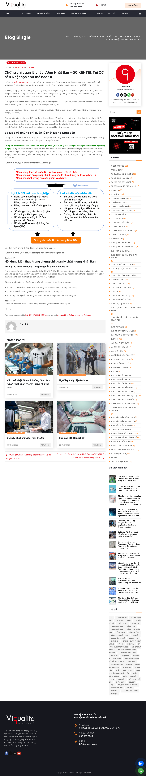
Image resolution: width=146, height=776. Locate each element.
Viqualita (115, 691)
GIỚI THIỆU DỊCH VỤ (119, 454)
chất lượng (122, 623)
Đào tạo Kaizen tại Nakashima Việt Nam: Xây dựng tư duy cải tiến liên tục (129, 580)
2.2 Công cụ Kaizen (119, 198)
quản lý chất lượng (22, 82)
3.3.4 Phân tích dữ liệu (121, 296)
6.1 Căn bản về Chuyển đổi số (124, 437)
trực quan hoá (117, 688)
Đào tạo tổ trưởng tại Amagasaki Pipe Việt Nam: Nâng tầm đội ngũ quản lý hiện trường (129, 545)
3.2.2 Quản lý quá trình (121, 243)
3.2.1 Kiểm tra (117, 239)
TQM (112, 685)
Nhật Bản (70, 315)
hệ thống (114, 641)
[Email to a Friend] (10, 309)
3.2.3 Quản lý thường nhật (123, 247)
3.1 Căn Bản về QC (118, 214)
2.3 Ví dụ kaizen (118, 202)
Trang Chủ (9, 13)
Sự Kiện (82, 36)
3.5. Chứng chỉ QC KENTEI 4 (122, 335)
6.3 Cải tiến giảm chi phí (121, 446)
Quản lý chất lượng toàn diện (124, 671)
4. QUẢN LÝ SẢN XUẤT (120, 343)
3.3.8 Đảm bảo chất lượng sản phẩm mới (124, 318)
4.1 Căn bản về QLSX (119, 347)
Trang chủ (71, 36)
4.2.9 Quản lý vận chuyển (122, 400)
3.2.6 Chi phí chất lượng (122, 264)
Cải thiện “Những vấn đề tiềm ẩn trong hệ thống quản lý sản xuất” (128, 534)
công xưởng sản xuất (120, 635)
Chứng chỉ (61, 315)
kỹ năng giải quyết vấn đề (124, 645)
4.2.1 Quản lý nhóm (119, 367)
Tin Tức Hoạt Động (78, 13)
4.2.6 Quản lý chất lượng (122, 388)
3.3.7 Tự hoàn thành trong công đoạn (126, 309)
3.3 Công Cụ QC (118, 279)
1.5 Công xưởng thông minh (123, 186)
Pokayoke (127, 667)
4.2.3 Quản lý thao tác (121, 375)
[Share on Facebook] (6, 309)
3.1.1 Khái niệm (117, 219)
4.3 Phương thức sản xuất (123, 404)
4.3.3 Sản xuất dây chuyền (123, 421)
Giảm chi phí (133, 638)
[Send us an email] (125, 95)
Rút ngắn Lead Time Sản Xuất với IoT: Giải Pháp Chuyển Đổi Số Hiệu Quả (128, 590)
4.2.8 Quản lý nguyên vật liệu (124, 396)
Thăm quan (120, 682)
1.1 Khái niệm (116, 170)
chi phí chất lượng (123, 620)
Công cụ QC (120, 632)
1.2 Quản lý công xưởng (122, 174)
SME (112, 679)
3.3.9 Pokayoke (117, 327)
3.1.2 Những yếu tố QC (121, 223)
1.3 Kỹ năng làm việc (120, 178)
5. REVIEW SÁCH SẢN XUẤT (122, 429)
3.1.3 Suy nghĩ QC (118, 227)
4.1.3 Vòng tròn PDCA (120, 359)
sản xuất (121, 679)
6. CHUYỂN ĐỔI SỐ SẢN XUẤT (123, 433)
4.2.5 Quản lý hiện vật (121, 383)
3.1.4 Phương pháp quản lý (123, 231)
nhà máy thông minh (127, 653)
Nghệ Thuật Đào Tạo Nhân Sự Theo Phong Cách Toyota (125, 650)
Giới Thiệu (60, 13)
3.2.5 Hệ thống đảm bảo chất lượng (124, 256)
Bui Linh (31, 67)
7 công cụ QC (121, 618)
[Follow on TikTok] (121, 95)
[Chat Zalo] (141, 763)
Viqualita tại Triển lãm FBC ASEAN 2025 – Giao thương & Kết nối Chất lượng (129, 555)
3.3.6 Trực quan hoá (120, 304)
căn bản (136, 635)
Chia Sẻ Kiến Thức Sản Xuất (104, 13)
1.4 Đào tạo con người (121, 182)
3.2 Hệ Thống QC (118, 235)
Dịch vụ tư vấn (43, 13)
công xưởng (134, 632)
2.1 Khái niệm (116, 194)
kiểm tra (130, 644)
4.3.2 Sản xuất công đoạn (123, 417)
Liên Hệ (124, 13)
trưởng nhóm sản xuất (127, 685)
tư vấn (129, 688)
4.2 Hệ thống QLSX (119, 363)
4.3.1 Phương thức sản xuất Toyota (123, 409)
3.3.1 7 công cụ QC (119, 284)
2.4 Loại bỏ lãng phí (120, 206)
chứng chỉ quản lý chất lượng (123, 626)
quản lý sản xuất (130, 676)
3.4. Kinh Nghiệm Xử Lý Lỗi (122, 331)
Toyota (132, 682)
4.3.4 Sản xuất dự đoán (121, 425)
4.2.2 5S (114, 371)
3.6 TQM (114, 339)
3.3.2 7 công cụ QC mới (121, 288)
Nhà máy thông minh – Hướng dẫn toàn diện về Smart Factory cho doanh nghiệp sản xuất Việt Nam (128, 512)
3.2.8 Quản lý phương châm (123, 275)
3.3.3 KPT (115, 292)
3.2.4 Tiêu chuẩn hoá (120, 251)
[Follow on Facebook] (118, 95)
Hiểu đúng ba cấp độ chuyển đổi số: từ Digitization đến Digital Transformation (127, 524)
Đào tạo (114, 694)
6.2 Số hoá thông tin (120, 441)
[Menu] (139, 14)
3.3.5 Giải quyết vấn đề (121, 300)
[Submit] (139, 112)
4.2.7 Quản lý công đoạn (122, 392)
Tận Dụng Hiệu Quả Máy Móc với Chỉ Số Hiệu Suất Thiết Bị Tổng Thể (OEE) (128, 600)
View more (45, 395)
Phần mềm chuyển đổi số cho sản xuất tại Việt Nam (124, 660)
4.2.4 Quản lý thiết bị (120, 379)
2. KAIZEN (115, 190)
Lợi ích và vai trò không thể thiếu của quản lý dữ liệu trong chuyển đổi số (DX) (129, 488)
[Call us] (129, 95)
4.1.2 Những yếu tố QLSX (122, 355)
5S (111, 618)
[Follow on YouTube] (132, 95)
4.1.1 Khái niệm (117, 351)
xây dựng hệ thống (130, 691)
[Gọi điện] (141, 771)
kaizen (121, 644)
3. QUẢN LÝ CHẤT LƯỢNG (16, 63)
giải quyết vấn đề (118, 638)
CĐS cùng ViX (25, 13)
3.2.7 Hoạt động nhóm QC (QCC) (125, 268)
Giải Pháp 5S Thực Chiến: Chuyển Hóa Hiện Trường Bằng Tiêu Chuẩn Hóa (128, 478)
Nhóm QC (114, 656)
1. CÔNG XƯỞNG (117, 166)
